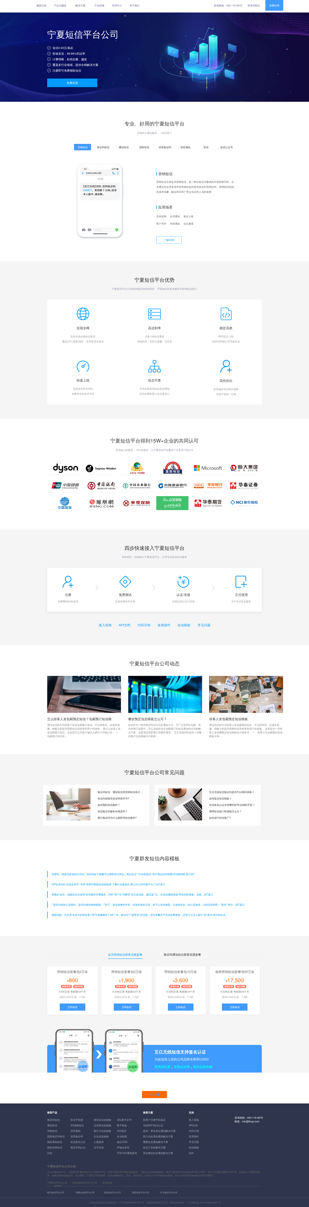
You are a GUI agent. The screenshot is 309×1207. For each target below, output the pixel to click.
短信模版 (194, 1147)
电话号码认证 (77, 1147)
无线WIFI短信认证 (153, 1125)
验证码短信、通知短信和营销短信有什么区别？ (121, 792)
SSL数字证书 (124, 1119)
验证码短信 (53, 1119)
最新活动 (41, 5)
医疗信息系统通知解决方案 (158, 1136)
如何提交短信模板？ (220, 798)
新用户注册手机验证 (154, 1119)
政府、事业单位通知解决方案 (159, 1131)
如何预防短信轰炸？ (109, 805)
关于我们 (134, 5)
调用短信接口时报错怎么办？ (225, 811)
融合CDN (122, 1142)
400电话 (121, 1131)
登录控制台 (253, 5)
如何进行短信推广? (220, 817)
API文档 (124, 625)
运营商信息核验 (102, 1125)
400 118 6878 (234, 5)
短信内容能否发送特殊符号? (113, 798)
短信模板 (184, 625)
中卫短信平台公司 (168, 1192)
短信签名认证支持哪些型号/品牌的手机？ (232, 805)
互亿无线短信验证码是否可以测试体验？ (231, 792)
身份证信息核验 (102, 1119)
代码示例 (144, 625)
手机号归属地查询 (127, 1153)
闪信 (49, 1153)
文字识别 (99, 1147)
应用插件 (194, 1136)
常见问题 (204, 625)
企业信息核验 (101, 1136)
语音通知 (75, 1131)
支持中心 (117, 5)
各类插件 (164, 625)
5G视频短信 (77, 1125)
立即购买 (72, 1007)
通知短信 (52, 1125)
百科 (191, 1153)
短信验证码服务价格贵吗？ (113, 811)
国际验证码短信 (56, 1136)
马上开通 (154, 1094)
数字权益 (122, 1125)
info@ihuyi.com (250, 1121)
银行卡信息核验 (102, 1131)
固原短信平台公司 (140, 1192)
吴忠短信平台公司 (112, 1192)
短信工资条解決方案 (154, 1147)
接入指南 (105, 625)
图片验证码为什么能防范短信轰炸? (117, 817)
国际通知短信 (54, 1142)
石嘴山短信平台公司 (85, 1192)
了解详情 (169, 240)
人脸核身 (99, 1142)
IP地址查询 (123, 1147)
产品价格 (99, 5)
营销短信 (52, 1131)
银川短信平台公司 (55, 1192)
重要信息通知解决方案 (155, 1142)
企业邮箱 (122, 1136)
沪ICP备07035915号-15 (131, 1202)
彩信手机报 (76, 1119)
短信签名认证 (77, 1142)
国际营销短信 (54, 1147)
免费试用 (274, 5)
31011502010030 (208, 1202)
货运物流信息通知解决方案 (158, 1153)
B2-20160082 (177, 1202)
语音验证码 (76, 1136)
